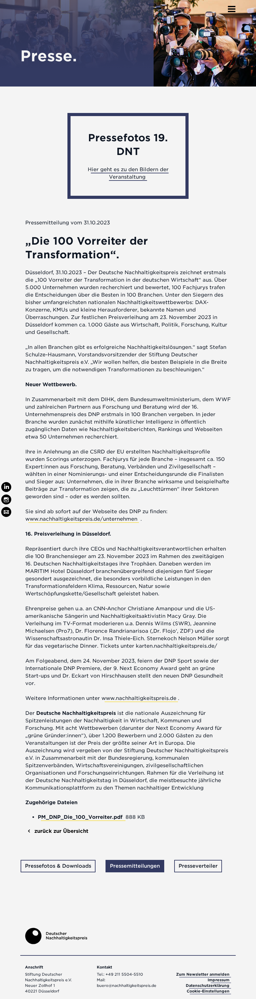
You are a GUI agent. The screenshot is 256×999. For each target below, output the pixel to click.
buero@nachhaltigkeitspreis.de (126, 985)
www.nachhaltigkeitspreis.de (138, 698)
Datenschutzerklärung (207, 985)
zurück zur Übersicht (60, 831)
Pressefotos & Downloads (58, 866)
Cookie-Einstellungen (208, 991)
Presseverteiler (198, 866)
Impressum (218, 980)
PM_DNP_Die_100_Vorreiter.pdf (81, 817)
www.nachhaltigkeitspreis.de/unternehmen (81, 519)
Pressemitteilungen (135, 866)
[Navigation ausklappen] (232, 7)
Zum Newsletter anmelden (202, 974)
